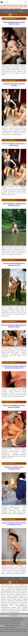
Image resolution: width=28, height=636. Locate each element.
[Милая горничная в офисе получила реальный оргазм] (14, 338)
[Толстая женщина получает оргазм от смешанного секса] (14, 546)
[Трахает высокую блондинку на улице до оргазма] (14, 287)
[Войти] (7, 2)
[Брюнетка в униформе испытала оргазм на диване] (14, 429)
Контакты (14, 616)
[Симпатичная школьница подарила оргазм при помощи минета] (14, 379)
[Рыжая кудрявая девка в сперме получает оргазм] (14, 45)
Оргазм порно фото (9, 18)
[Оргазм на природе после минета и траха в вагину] (14, 167)
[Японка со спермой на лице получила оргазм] (14, 488)
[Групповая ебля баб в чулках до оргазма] (14, 107)
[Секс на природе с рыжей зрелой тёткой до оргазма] (14, 227)
